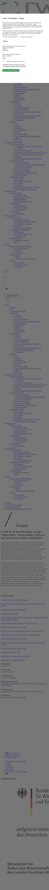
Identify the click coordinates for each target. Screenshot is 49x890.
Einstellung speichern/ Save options (15, 61)
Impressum (5, 50)
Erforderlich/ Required (11, 37)
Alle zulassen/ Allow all (11, 70)
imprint (4, 58)
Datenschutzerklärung (8, 47)
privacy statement (7, 55)
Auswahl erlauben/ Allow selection (14, 66)
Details (5, 41)
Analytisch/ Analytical (27, 37)
